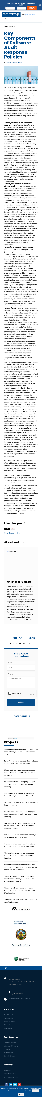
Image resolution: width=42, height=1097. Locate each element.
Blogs (8, 62)
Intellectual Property (11, 1046)
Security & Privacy (10, 1056)
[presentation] (22, 693)
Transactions (8, 1053)
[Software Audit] (11, 14)
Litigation (7, 1049)
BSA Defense (8, 1018)
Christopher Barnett (11, 1077)
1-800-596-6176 (21, 638)
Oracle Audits (8, 1028)
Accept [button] (35, 1091)
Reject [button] (21, 1094)
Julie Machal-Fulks (10, 1074)
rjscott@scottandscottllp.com (19, 998)
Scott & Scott (8, 1015)
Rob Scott (7, 1070)
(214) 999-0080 (30, 15)
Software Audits (16, 62)
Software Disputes (10, 1043)
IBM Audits (7, 1025)
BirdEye (16, 738)
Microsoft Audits (9, 1022)
